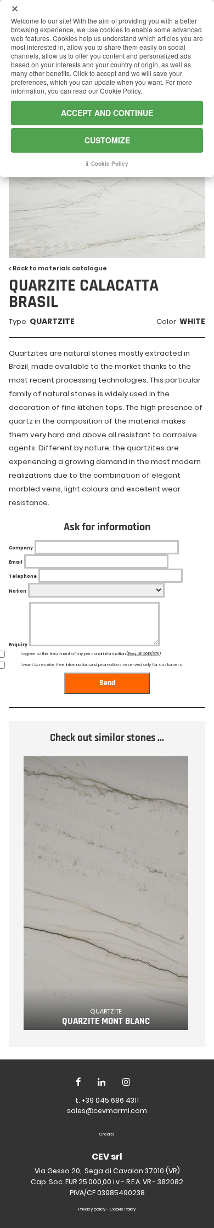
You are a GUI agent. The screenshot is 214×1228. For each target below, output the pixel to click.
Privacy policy (91, 1209)
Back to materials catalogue (60, 268)
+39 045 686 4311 (110, 1100)
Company (21, 548)
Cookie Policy (123, 1209)
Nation (17, 591)
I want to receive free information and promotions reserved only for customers (101, 665)
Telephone (23, 577)
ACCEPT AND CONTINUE (107, 112)
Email (15, 562)
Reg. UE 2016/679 (143, 654)
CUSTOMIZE (107, 140)
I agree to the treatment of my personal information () (91, 654)
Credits (107, 1134)
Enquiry (18, 645)
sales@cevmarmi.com (107, 1110)
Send (107, 683)
